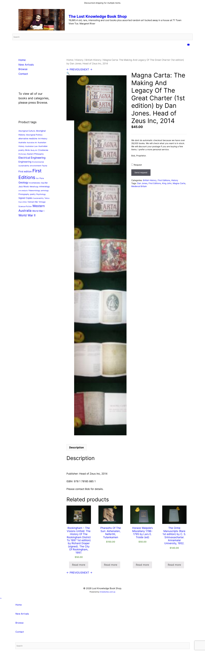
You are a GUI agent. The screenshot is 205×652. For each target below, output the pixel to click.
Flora (41, 178)
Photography (23, 194)
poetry (33, 194)
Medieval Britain (139, 186)
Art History (42, 138)
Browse (22, 69)
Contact (23, 73)
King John (167, 183)
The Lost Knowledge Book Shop (98, 16)
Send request (140, 172)
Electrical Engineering (31, 157)
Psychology (41, 194)
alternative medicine (27, 138)
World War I (38, 211)
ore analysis (23, 190)
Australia (22, 142)
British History (93, 59)
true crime (22, 202)
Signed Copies (25, 198)
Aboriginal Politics (34, 135)
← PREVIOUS (74, 69)
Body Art (34, 150)
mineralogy (44, 186)
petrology (45, 190)
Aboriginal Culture (26, 131)
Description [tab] (76, 447)
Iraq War (44, 183)
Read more (78, 564)
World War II (26, 215)
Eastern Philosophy (35, 154)
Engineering (24, 161)
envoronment (35, 166)
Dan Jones (142, 183)
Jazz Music (23, 186)
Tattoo (47, 198)
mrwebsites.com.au (107, 592)
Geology (23, 182)
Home (69, 59)
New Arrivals (26, 64)
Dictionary (22, 154)
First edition (25, 171)
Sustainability (38, 198)
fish (37, 178)
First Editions (164, 180)
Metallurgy (34, 187)
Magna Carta (179, 183)
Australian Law (31, 146)
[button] (68, 73)
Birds (27, 150)
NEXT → (87, 69)
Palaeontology (34, 190)
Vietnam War (32, 202)
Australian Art (32, 142)
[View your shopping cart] (188, 44)
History (79, 59)
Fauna (44, 166)
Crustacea (43, 150)
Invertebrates (34, 183)
